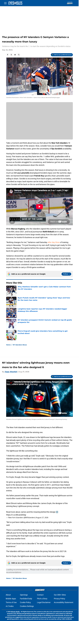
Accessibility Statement (63, 602)
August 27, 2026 (42, 517)
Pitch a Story (42, 599)
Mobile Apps (11, 599)
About (8, 595)
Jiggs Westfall (11, 372)
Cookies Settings (27, 606)
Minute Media (15, 611)
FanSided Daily (26, 599)
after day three (54, 242)
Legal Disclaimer (44, 602)
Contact (40, 595)
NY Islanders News (20, 345)
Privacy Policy (59, 599)
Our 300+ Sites (60, 595)
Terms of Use (11, 602)
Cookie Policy (25, 602)
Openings (24, 595)
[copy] (18, 54)
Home (8, 345)
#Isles (34, 503)
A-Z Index (10, 606)
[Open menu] (5, 3)
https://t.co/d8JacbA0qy (16, 515)
